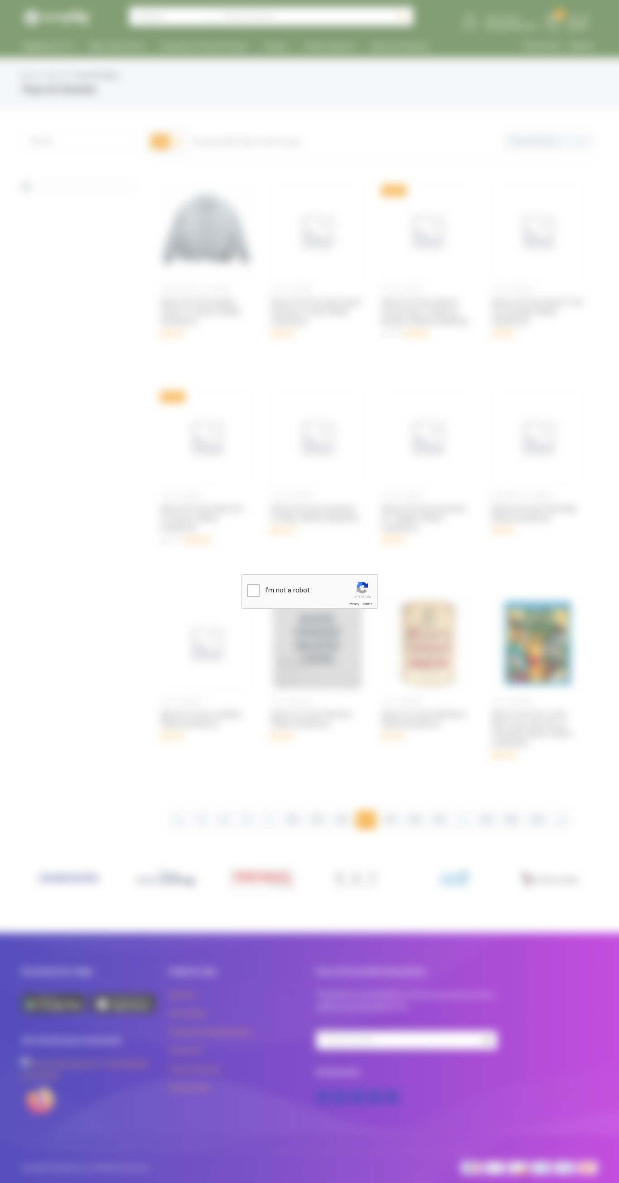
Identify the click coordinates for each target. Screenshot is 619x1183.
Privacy (353, 604)
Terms (367, 604)
